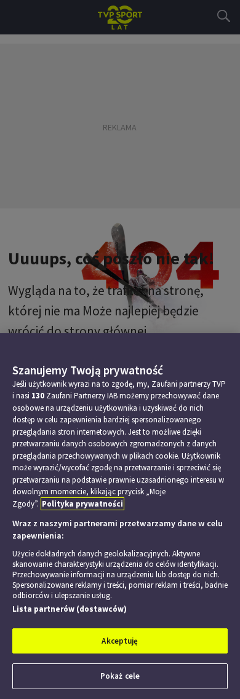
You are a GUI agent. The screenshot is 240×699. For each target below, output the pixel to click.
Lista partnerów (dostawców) (69, 609)
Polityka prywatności (82, 504)
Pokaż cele (120, 676)
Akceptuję (120, 641)
